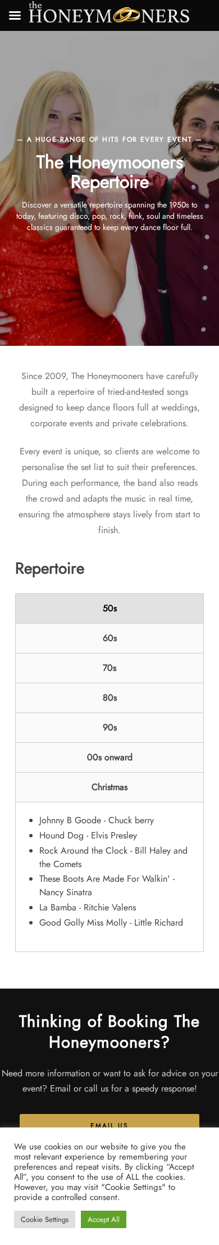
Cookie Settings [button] (45, 1219)
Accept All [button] (104, 1219)
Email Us (109, 1126)
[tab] (109, 608)
